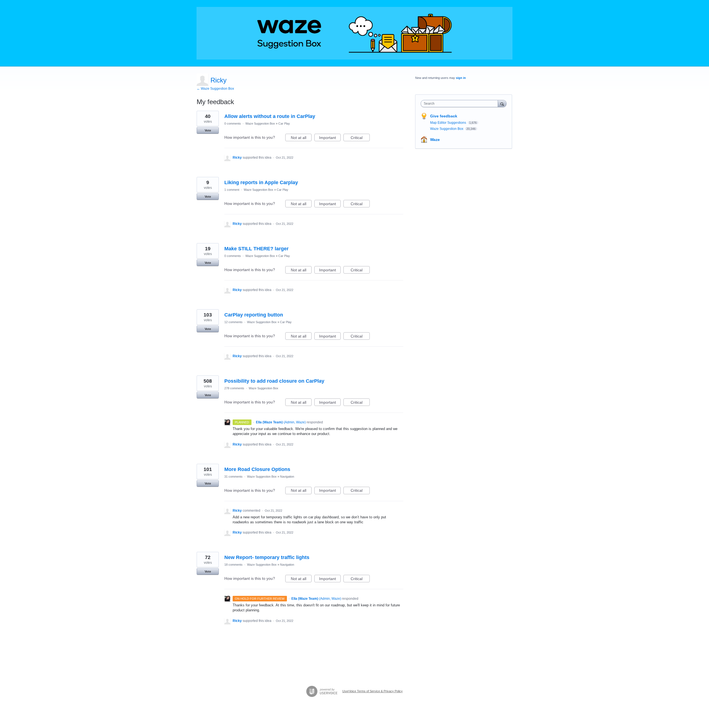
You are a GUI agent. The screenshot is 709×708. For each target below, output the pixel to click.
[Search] (502, 103)
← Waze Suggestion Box (215, 89)
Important (330, 138)
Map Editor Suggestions (448, 123)
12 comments (233, 322)
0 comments (232, 123)
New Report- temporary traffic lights (266, 557)
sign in (461, 77)
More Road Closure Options (257, 469)
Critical (360, 138)
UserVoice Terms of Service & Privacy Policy (372, 691)
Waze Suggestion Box (260, 123)
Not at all (301, 138)
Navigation (287, 476)
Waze (435, 139)
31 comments (233, 476)
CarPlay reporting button (253, 315)
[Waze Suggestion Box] (354, 33)
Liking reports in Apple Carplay (261, 182)
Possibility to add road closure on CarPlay (274, 381)
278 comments (234, 388)
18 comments (233, 564)
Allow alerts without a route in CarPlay (269, 116)
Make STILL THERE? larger (256, 248)
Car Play (284, 123)
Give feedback (443, 116)
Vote (208, 130)
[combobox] (460, 103)
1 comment (231, 189)
